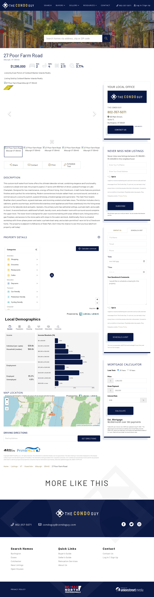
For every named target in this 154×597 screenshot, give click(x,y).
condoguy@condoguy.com (59, 524)
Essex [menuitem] (14, 557)
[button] (106, 38)
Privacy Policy (122, 196)
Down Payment (113, 386)
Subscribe (120, 206)
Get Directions (89, 438)
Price (110, 376)
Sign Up (146, 5)
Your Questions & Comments (118, 277)
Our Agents (138, 126)
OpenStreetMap (87, 425)
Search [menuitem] (48, 5)
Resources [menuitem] (89, 5)
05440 (46, 466)
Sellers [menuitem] (73, 5)
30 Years (123, 370)
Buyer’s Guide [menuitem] (64, 553)
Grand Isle (28, 466)
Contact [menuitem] (105, 5)
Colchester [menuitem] (16, 561)
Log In (139, 5)
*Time (110, 267)
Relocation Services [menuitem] (68, 561)
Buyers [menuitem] (59, 5)
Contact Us (120, 130)
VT (21, 466)
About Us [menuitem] (62, 565)
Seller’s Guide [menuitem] (64, 557)
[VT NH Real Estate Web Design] (129, 589)
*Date (110, 257)
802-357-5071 (125, 5)
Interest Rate (112, 396)
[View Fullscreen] (7, 408)
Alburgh (38, 466)
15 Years (132, 370)
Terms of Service (112, 347)
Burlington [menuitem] (16, 553)
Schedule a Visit (137, 230)
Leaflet (79, 425)
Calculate (120, 411)
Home (6, 466)
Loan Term (112, 370)
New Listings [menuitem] (17, 565)
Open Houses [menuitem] (17, 569)
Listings (14, 466)
